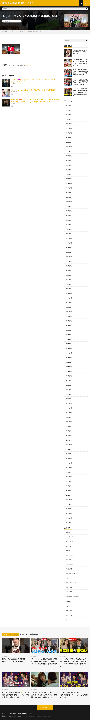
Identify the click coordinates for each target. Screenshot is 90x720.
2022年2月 (69, 316)
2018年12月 (69, 481)
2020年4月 (69, 408)
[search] (86, 8)
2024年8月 (69, 178)
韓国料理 (68, 559)
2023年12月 (69, 215)
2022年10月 (69, 279)
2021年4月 (69, 362)
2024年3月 (69, 201)
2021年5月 (69, 357)
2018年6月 (69, 509)
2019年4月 (69, 463)
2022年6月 (69, 298)
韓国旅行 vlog (69, 564)
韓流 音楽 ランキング (72, 573)
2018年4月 (69, 518)
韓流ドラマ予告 (70, 587)
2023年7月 (69, 238)
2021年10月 (69, 334)
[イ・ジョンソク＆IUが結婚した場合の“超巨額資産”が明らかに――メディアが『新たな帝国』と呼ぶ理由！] (68, 73)
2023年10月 (69, 224)
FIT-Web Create (30, 716)
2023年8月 (69, 234)
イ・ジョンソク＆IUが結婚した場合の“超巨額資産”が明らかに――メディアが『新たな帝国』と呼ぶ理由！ (44, 661)
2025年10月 (69, 114)
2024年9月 (69, 174)
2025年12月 (69, 105)
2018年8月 (69, 499)
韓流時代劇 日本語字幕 (72, 596)
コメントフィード (71, 615)
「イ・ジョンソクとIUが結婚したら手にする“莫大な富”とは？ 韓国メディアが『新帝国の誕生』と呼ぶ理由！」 (80, 92)
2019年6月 (69, 454)
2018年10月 (69, 490)
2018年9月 (69, 495)
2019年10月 (69, 435)
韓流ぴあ (68, 578)
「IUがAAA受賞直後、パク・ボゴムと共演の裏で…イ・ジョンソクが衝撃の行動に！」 (74, 694)
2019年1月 (69, 476)
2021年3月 (69, 366)
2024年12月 (69, 160)
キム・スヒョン (70, 541)
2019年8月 (69, 444)
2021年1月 (69, 376)
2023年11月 (69, 220)
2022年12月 (69, 270)
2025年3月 (69, 146)
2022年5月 (69, 302)
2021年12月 (69, 325)
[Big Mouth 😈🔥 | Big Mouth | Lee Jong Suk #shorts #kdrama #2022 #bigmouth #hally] (6, 83)
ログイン (68, 606)
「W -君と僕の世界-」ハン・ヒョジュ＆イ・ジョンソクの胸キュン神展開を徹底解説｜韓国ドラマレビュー (44, 694)
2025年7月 (69, 128)
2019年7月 (69, 449)
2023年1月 (69, 266)
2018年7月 (69, 504)
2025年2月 (69, 151)
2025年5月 (69, 137)
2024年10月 (69, 169)
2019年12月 (69, 426)
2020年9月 (69, 394)
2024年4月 (69, 197)
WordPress (46, 716)
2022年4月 (69, 307)
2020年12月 (69, 380)
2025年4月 (69, 142)
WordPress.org (70, 619)
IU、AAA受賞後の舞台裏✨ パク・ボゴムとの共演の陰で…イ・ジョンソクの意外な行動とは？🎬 (16, 694)
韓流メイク (69, 592)
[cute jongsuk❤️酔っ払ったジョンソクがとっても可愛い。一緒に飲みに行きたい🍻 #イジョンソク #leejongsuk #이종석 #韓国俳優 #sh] (6, 102)
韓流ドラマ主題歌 (71, 582)
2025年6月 (69, 133)
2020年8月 (69, 399)
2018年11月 (69, 486)
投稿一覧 (28, 65)
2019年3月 (69, 467)
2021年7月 (69, 348)
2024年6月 (69, 188)
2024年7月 (69, 183)
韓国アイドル (69, 555)
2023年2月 (69, 261)
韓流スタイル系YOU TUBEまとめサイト (23, 714)
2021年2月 (69, 371)
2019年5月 (69, 458)
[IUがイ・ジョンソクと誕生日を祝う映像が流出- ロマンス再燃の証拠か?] (6, 93)
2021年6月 (69, 353)
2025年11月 (69, 110)
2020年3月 (69, 412)
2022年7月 (69, 293)
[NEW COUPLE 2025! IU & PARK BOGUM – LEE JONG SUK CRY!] (68, 53)
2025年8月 (69, 123)
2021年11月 (69, 330)
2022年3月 (69, 311)
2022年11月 (69, 275)
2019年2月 (69, 472)
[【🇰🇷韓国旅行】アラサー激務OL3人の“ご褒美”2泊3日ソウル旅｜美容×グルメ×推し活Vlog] (68, 63)
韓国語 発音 (69, 569)
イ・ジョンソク (16, 21)
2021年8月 (69, 344)
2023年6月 (69, 243)
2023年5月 (69, 247)
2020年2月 (69, 417)
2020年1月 (69, 421)
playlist (68, 532)
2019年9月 (69, 440)
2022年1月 (69, 321)
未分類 (68, 550)
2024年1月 (69, 211)
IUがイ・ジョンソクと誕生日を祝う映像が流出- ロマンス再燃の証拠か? (33, 90)
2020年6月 (69, 403)
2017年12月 (69, 522)
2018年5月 (69, 513)
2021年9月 (69, 339)
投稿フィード (69, 610)
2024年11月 (69, 165)
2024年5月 (69, 192)
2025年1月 (69, 156)
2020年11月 (69, 385)
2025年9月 (69, 119)
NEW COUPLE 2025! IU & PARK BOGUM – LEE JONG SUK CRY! (80, 51)
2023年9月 (69, 229)
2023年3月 (69, 256)
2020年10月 (69, 389)
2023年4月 (69, 252)
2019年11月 (69, 431)
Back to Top (45, 707)
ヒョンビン (69, 546)
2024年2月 (69, 206)
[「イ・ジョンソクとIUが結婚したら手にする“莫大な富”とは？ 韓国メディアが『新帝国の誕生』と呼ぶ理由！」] (68, 92)
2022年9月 (69, 284)
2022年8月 (69, 289)
